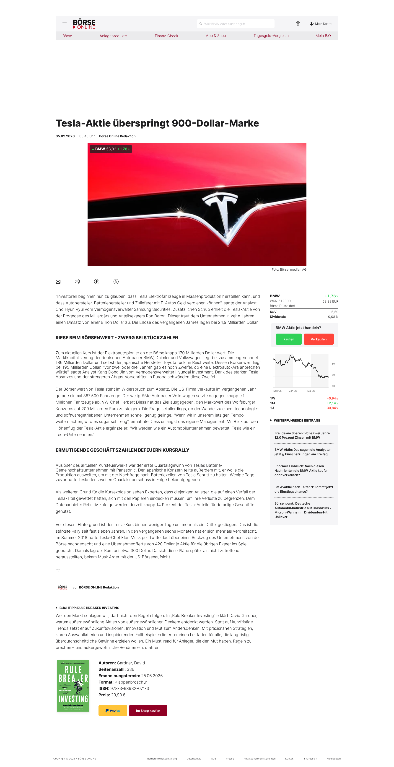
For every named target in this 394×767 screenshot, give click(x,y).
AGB (213, 758)
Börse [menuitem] (67, 36)
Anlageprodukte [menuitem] (113, 36)
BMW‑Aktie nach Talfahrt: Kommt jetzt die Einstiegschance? (304, 489)
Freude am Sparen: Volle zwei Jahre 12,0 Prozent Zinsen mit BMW (302, 435)
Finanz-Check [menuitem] (166, 36)
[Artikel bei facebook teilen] (96, 281)
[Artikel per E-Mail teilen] (58, 281)
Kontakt (289, 758)
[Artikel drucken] (77, 281)
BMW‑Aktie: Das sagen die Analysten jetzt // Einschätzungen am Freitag (303, 452)
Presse (230, 758)
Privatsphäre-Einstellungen (259, 758)
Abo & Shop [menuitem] (216, 35)
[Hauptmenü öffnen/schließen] (64, 23)
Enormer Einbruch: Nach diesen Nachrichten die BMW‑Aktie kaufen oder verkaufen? (302, 470)
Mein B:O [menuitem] (323, 35)
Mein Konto (323, 24)
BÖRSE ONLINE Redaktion (99, 587)
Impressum (310, 758)
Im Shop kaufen (148, 711)
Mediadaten (334, 758)
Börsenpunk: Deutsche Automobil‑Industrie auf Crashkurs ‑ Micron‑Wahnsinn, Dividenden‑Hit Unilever (303, 510)
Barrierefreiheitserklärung (162, 758)
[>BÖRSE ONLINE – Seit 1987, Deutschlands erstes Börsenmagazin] (84, 23)
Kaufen (288, 339)
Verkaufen (319, 339)
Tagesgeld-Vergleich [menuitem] (271, 35)
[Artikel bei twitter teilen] (116, 281)
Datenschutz (194, 758)
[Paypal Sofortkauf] (112, 710)
